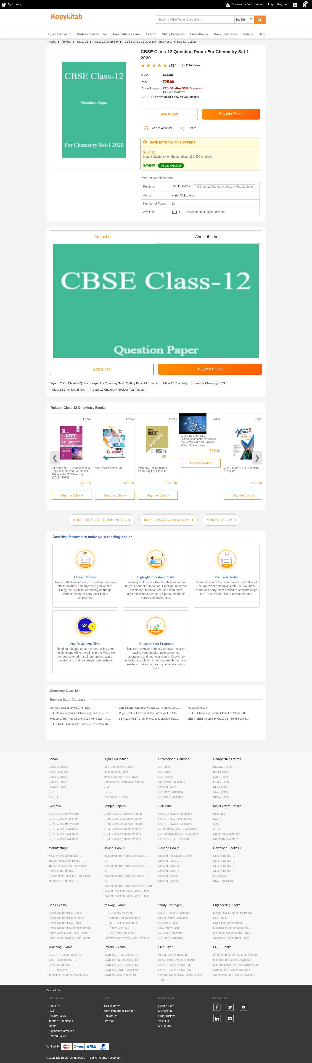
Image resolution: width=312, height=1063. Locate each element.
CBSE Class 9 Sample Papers (122, 829)
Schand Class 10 (169, 870)
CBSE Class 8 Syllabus (63, 834)
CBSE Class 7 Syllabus (63, 839)
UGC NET (219, 813)
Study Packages (173, 34)
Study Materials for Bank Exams (68, 933)
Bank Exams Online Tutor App (176, 959)
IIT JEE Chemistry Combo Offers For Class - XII (217, 713)
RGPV (107, 792)
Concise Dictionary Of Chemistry (70, 707)
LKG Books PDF (223, 876)
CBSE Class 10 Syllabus (64, 823)
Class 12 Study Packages (174, 912)
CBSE (52, 792)
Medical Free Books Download (232, 959)
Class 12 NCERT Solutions (175, 813)
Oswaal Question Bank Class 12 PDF (126, 891)
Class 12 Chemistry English (69, 389)
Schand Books (167, 787)
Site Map (108, 1021)
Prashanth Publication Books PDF (70, 876)
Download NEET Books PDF (121, 959)
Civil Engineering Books (228, 923)
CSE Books (220, 917)
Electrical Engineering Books (231, 928)
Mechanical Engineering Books (232, 912)
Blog (262, 34)
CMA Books (165, 776)
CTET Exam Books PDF (63, 959)
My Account (165, 1011)
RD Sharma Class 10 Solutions (177, 829)
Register (282, 4)
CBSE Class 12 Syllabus (64, 813)
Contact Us (53, 990)
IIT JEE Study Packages (173, 917)
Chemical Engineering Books (231, 938)
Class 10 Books (58, 776)
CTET (216, 829)
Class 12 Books (58, 766)
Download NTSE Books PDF (121, 964)
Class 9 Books (57, 782)
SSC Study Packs (169, 928)
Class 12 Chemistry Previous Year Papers (118, 389)
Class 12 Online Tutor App (174, 964)
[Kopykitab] (65, 16)
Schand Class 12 (169, 860)
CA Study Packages (170, 792)
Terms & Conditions (61, 1021)
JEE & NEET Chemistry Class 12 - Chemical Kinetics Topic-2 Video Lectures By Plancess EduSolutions (80, 724)
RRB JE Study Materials (118, 912)
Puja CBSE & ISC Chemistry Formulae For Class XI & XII (149, 713)
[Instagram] (230, 1019)
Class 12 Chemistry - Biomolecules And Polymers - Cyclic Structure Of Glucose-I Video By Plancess (199, 440)
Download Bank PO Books (65, 912)
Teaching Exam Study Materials (68, 975)
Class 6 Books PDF (225, 865)
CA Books (164, 766)
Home (52, 41)
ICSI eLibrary (111, 1006)
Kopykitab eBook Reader (119, 1011)
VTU (106, 787)
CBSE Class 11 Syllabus (64, 818)
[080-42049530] (295, 4)
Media (52, 1026)
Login (271, 4)
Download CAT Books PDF (120, 975)
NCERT (53, 797)
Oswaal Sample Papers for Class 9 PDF (128, 886)
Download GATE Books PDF (121, 970)
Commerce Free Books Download (234, 975)
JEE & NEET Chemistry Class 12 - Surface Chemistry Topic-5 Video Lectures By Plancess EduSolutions (149, 707)
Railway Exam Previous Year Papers (126, 938)
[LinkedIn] (217, 1019)
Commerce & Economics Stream (123, 782)
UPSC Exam (221, 797)
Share (192, 128)
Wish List (163, 1021)
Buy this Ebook (72, 495)
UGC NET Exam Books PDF (66, 954)
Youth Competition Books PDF (67, 860)
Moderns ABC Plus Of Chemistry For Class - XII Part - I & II (80, 718)
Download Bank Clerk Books (66, 917)
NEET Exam (220, 787)
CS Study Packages (170, 797)
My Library (164, 1026)
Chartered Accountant (226, 834)
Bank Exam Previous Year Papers (69, 938)
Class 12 (82, 41)
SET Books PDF (59, 970)
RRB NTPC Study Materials (120, 923)
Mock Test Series (226, 34)
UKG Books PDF (223, 881)
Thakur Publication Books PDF (68, 865)
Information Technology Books (232, 933)
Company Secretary (225, 839)
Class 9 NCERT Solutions (174, 839)
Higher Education (59, 34)
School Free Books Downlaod (231, 970)
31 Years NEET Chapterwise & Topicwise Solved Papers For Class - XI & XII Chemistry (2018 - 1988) (71, 472)
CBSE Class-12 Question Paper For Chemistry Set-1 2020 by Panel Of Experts (108, 383)
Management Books (115, 771)
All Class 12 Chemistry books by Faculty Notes (224, 186)
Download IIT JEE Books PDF (121, 954)
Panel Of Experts (183, 195)
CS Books (164, 771)
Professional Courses (92, 34)
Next (257, 457)
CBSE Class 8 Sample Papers (122, 834)
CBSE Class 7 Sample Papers (122, 839)
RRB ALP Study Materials (119, 933)
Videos (248, 34)
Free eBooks (199, 34)
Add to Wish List (162, 128)
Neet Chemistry (197, 707)
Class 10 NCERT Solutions (175, 823)
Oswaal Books (57, 787)
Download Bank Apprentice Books (70, 928)
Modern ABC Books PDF (64, 881)
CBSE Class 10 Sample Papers (123, 823)
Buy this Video (201, 463)
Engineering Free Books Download (235, 954)
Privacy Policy (57, 1016)
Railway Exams (222, 766)
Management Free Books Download (235, 964)
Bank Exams (221, 771)
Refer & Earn (166, 1006)
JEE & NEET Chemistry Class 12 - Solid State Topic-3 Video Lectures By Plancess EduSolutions (218, 718)
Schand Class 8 (168, 881)
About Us (54, 1006)
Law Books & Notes (115, 797)
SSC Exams (220, 792)
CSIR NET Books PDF (62, 964)
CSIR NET (219, 818)
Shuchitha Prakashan (171, 782)
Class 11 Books (58, 771)
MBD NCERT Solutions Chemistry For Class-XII (152, 469)
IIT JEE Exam (221, 782)
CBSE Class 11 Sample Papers (122, 818)
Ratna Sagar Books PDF (64, 870)
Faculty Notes (181, 186)
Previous (55, 457)
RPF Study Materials (116, 928)
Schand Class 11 (168, 865)
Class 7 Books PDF (225, 860)
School (151, 34)
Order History (166, 1016)
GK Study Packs (168, 923)
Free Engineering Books (118, 766)
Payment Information (61, 1031)
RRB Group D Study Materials (121, 917)
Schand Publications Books (175, 855)
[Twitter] (230, 1008)
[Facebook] (217, 1008)
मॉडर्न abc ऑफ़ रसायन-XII (108, 468)
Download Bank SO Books (65, 923)
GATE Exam (220, 776)
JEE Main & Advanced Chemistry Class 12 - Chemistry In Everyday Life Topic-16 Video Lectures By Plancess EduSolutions (80, 713)
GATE (216, 823)
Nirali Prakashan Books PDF (66, 855)
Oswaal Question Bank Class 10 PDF (126, 896)
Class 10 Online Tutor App (174, 970)
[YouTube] (243, 1008)
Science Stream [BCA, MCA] (120, 776)
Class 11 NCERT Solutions (175, 818)
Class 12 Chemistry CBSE (209, 383)
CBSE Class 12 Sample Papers (123, 813)
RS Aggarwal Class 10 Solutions (178, 834)
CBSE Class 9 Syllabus (63, 829)
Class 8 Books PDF (225, 855)
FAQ (51, 1011)
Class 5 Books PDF (225, 870)
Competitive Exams (126, 34)
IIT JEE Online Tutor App (173, 954)
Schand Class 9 (168, 876)
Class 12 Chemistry (106, 41)
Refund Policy (57, 1036)
